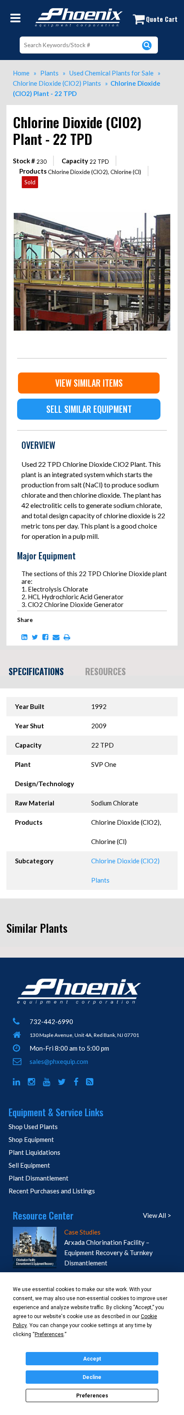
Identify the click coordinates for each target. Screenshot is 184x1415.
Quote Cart (162, 19)
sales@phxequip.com (59, 1061)
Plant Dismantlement (38, 1178)
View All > (157, 1215)
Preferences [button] (49, 1334)
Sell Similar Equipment (89, 409)
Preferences (92, 1396)
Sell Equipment (29, 1165)
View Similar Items (89, 382)
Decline (92, 1377)
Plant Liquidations (34, 1152)
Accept (92, 1359)
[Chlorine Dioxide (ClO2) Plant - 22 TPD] (92, 197)
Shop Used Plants (33, 1126)
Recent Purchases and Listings (52, 1191)
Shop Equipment (31, 1139)
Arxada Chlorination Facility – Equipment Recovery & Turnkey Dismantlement (108, 1252)
